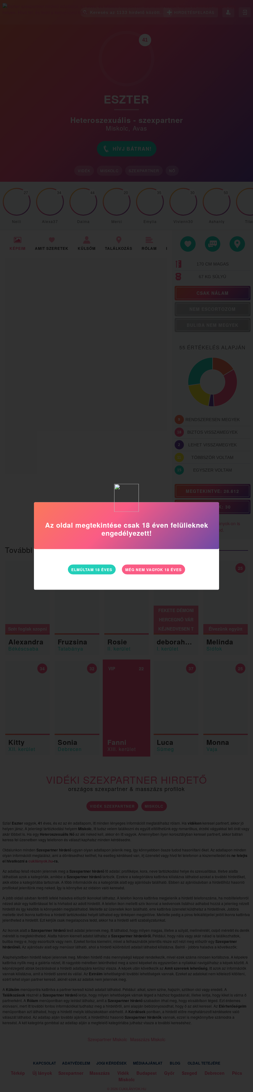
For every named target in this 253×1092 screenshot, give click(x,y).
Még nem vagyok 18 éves (153, 569)
